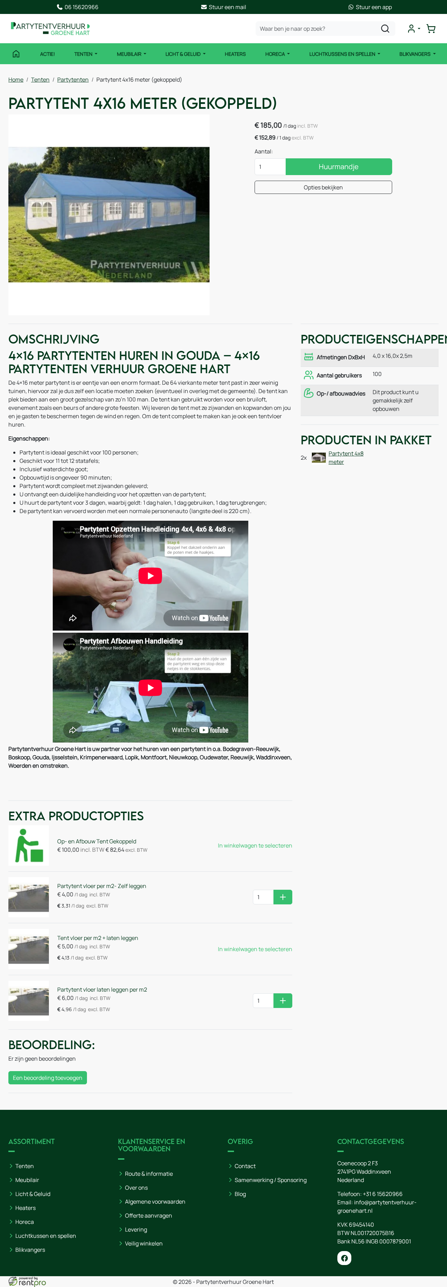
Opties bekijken (323, 187)
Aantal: (264, 151)
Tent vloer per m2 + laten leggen (97, 938)
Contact (245, 1166)
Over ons (136, 1187)
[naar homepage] (50, 29)
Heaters (235, 54)
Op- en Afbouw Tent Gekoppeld (96, 841)
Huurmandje (339, 166)
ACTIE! (47, 54)
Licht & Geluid (183, 54)
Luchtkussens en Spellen (342, 54)
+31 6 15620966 (383, 1194)
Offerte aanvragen (148, 1215)
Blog (240, 1194)
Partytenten (73, 79)
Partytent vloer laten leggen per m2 (102, 989)
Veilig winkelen (144, 1243)
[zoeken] (385, 28)
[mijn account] (413, 28)
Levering (136, 1229)
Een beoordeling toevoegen (47, 1078)
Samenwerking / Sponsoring (271, 1180)
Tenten (84, 54)
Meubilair (129, 54)
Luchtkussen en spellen (45, 1236)
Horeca (275, 54)
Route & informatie (149, 1173)
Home (15, 79)
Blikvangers (416, 54)
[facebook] (344, 1258)
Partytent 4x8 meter (346, 458)
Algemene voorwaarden (155, 1201)
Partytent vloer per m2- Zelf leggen (101, 886)
